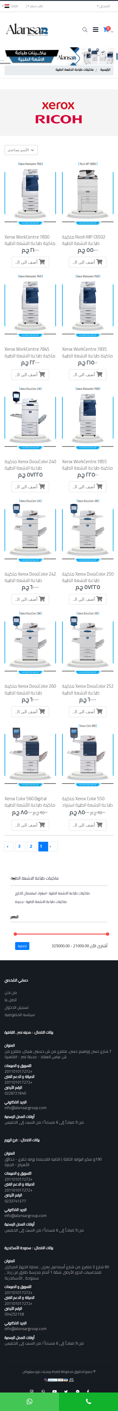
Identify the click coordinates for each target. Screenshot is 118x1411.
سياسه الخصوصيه (20, 1014)
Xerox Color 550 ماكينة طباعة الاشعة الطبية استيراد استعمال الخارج (87, 805)
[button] (85, 29)
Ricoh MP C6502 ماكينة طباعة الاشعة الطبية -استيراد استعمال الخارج (83, 243)
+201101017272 (18, 1071)
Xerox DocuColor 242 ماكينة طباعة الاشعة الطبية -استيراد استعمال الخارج (30, 580)
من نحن (11, 992)
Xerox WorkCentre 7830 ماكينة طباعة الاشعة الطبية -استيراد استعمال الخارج (30, 243)
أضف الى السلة (82, 262)
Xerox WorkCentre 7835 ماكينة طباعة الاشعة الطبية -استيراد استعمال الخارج (87, 355)
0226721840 (15, 1093)
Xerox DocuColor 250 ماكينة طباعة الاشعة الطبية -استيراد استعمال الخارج (87, 580)
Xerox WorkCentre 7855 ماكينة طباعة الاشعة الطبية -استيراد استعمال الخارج (87, 468)
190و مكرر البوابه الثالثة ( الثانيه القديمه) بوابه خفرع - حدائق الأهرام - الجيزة (53, 1161)
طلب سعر (36, 6)
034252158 (14, 1314)
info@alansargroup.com (26, 1107)
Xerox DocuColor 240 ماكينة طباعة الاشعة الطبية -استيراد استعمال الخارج (30, 468)
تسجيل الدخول (16, 1007)
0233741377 (15, 1201)
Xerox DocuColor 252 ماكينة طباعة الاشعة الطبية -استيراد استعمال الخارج (87, 693)
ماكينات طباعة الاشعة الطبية (75, 70)
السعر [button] (14, 917)
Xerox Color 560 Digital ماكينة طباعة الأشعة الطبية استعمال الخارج (30, 805)
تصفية (22, 945)
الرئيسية (105, 70)
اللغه (14, 6)
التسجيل (105, 6)
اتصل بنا (11, 999)
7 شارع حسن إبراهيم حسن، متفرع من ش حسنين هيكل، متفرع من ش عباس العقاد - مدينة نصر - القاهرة (58, 1054)
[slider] (15, 934)
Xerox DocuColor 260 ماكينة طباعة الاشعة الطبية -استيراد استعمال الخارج (30, 693)
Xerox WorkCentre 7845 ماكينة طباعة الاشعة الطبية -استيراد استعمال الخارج (30, 355)
